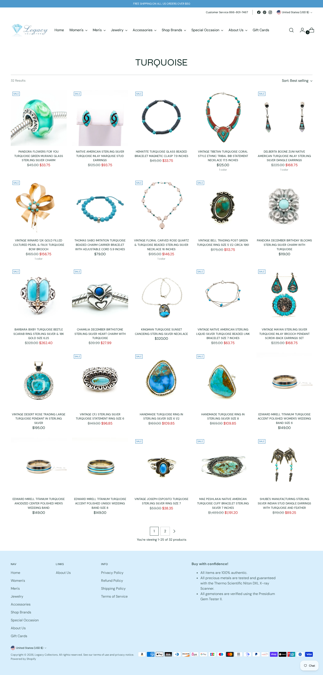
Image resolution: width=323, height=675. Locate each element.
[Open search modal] (291, 30)
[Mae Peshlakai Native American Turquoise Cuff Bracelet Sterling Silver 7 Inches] (223, 466)
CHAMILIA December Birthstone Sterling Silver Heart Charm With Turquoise (100, 334)
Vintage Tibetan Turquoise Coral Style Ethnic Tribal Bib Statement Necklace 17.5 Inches (223, 156)
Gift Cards (19, 636)
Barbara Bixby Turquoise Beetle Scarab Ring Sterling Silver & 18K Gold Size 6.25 (38, 334)
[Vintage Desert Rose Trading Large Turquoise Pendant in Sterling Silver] (39, 381)
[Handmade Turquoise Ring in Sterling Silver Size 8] (223, 381)
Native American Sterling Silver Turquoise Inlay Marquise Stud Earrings (100, 156)
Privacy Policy (112, 572)
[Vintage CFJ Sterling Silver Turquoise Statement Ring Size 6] (100, 381)
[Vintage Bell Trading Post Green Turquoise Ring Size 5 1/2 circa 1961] (223, 207)
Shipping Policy (113, 588)
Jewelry (17, 596)
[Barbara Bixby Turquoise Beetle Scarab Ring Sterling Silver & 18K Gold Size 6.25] (39, 296)
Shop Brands (21, 612)
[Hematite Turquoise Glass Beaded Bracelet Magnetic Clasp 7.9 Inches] (162, 118)
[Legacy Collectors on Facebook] (259, 12)
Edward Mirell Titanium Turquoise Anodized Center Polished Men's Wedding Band (39, 503)
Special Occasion (25, 620)
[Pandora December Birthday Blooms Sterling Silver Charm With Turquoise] (284, 207)
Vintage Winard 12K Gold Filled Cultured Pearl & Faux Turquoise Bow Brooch (38, 245)
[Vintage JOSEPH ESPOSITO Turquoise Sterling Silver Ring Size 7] (162, 466)
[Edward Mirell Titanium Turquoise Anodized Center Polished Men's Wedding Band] (39, 466)
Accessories (21, 604)
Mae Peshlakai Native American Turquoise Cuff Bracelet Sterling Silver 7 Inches (223, 503)
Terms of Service (114, 596)
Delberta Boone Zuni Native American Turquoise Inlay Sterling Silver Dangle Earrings (284, 156)
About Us (18, 628)
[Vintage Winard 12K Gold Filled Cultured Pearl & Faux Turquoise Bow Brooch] (39, 207)
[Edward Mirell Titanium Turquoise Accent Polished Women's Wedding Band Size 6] (284, 381)
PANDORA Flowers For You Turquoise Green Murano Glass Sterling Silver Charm (38, 156)
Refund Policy (112, 580)
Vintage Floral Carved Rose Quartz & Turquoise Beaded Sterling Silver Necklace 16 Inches (161, 245)
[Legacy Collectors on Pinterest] (265, 12)
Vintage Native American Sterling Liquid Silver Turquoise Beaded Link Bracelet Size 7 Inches (223, 334)
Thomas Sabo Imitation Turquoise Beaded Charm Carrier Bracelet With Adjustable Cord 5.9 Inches (99, 245)
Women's (18, 580)
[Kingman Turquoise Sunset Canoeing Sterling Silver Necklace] (162, 296)
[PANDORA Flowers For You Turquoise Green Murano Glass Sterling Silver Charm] (39, 118)
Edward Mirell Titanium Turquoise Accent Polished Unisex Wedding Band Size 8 (100, 503)
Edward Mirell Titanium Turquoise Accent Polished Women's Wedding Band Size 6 (284, 418)
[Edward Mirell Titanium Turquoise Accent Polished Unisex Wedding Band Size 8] (100, 466)
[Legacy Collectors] (29, 30)
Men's (15, 588)
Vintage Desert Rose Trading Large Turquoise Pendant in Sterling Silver (38, 418)
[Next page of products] (174, 531)
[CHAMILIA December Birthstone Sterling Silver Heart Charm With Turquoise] (100, 296)
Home (15, 572)
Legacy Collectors (46, 655)
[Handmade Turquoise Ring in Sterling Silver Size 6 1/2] (162, 381)
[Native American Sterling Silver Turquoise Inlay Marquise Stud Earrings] (100, 118)
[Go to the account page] (300, 30)
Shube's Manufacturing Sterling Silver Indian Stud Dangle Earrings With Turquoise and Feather (284, 503)
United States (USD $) (295, 12)
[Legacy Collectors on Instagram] (270, 12)
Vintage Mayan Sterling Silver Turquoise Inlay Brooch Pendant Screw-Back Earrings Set (284, 334)
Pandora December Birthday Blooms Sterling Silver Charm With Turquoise (284, 245)
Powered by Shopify (23, 659)
